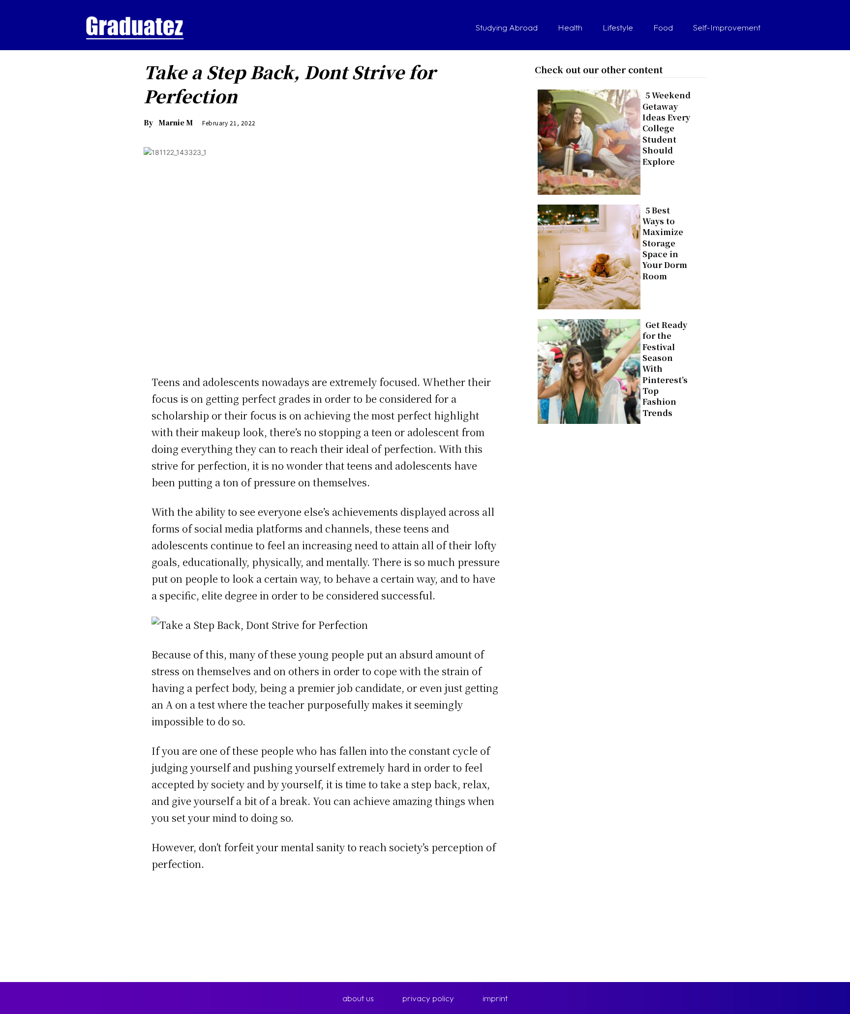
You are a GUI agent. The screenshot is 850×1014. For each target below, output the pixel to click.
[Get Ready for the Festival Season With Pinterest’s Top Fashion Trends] (586, 369)
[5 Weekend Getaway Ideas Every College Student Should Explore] (586, 140)
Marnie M (175, 122)
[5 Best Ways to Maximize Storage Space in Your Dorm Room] (586, 255)
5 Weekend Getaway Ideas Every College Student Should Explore (666, 128)
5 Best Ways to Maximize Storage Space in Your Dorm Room (664, 243)
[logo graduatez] (135, 28)
